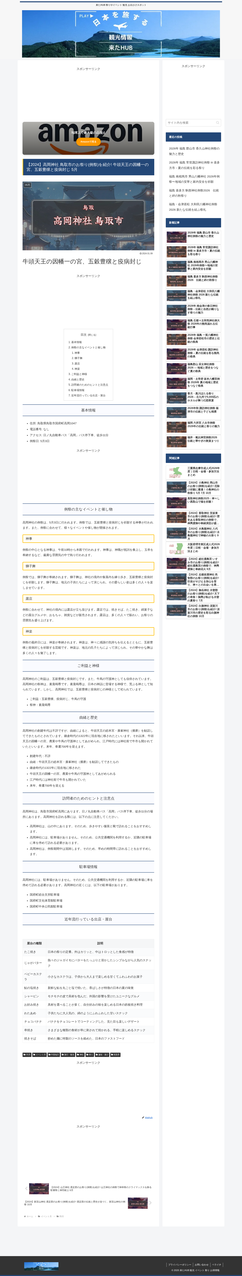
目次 (84, 334)
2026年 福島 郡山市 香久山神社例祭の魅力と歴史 (194, 151)
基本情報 (76, 342)
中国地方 (55, 1054)
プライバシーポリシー (179, 1264)
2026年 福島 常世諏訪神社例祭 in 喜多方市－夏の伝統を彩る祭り (194, 165)
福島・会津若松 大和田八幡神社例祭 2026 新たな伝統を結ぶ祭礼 (193, 207)
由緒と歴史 (77, 379)
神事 (77, 352)
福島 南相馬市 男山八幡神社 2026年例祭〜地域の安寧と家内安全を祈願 (194, 179)
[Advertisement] (88, 95)
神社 (82, 1054)
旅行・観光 (69, 1054)
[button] (218, 122)
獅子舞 (78, 358)
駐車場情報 (77, 390)
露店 (77, 363)
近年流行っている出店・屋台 (88, 395)
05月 (28, 1054)
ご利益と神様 (79, 373)
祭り (91, 1054)
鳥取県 (117, 1054)
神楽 (77, 368)
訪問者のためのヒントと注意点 (89, 384)
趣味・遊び (103, 1054)
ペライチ (216, 1264)
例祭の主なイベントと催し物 (88, 347)
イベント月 (41, 1054)
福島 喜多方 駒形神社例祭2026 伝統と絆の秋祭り (194, 193)
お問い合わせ (202, 1264)
